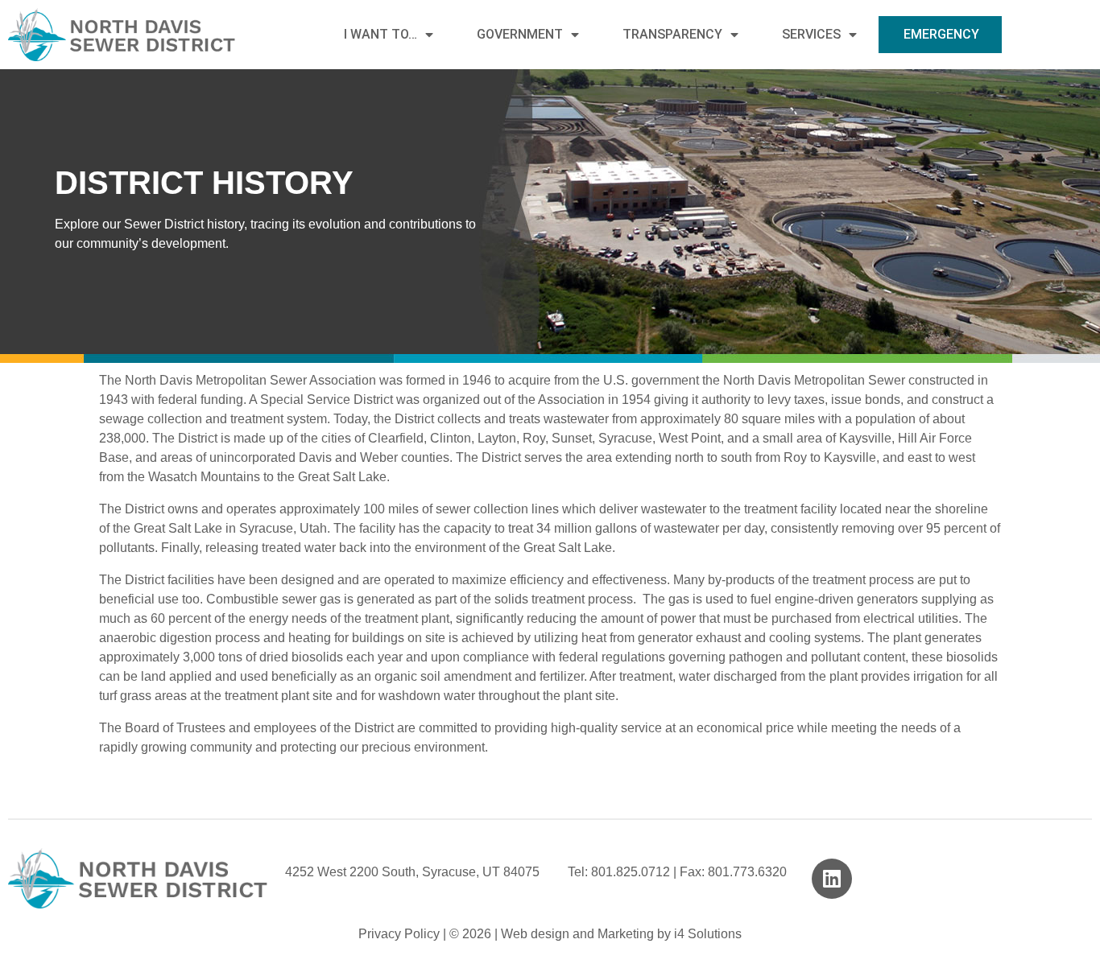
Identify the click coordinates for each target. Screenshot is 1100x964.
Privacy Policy (399, 934)
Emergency (941, 34)
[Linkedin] (832, 879)
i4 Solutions (708, 934)
